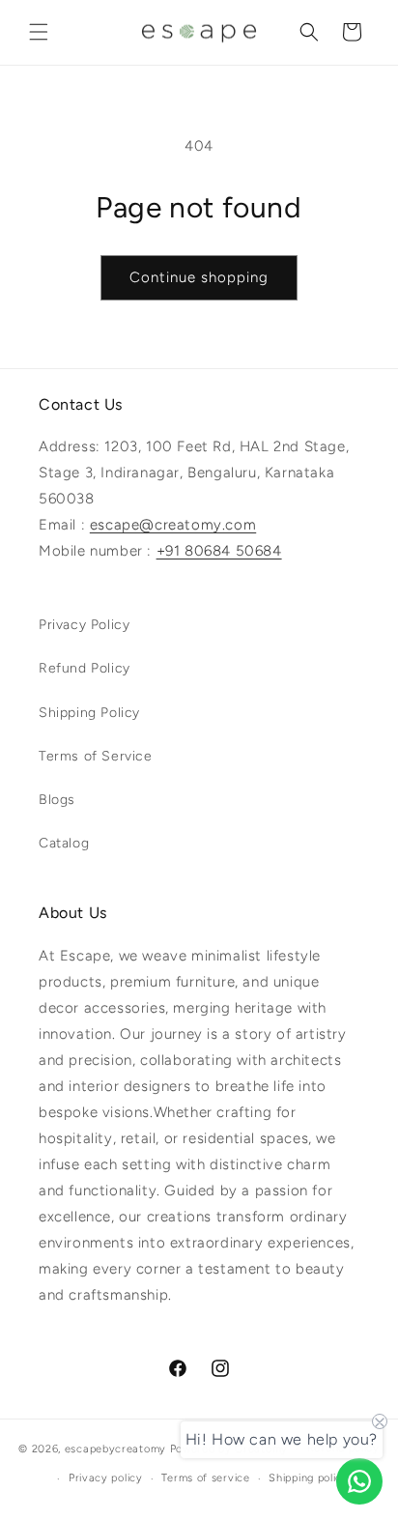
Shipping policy (309, 1478)
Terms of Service (96, 756)
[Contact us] (359, 1481)
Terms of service (205, 1478)
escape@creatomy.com (173, 524)
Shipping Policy (89, 712)
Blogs (57, 799)
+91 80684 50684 (219, 550)
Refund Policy (84, 668)
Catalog (64, 843)
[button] (38, 32)
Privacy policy (106, 1478)
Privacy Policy (84, 625)
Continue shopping (199, 277)
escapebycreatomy (115, 1449)
